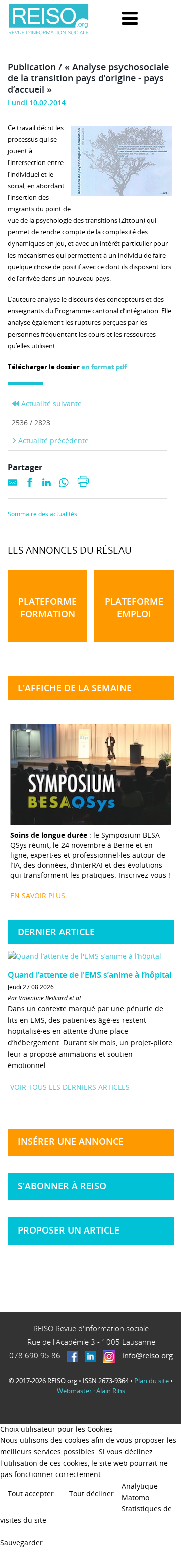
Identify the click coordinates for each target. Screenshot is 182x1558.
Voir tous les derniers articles (70, 1087)
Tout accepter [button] (31, 1493)
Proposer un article (68, 1230)
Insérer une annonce (71, 1141)
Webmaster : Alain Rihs (91, 1391)
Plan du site (151, 1380)
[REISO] (48, 19)
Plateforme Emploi (134, 607)
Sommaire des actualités (42, 514)
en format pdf (104, 366)
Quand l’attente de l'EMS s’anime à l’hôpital (89, 974)
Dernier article (56, 932)
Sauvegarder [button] (21, 1542)
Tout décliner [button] (91, 1493)
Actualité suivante (50, 403)
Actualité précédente (52, 440)
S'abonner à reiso (62, 1186)
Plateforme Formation (47, 607)
